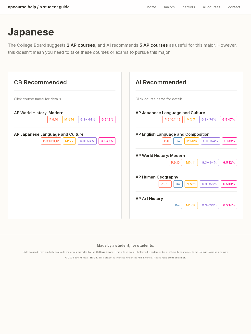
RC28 (93, 257)
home (151, 7)
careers (189, 7)
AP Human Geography (157, 177)
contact (234, 7)
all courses (211, 7)
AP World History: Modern (38, 112)
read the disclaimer (173, 257)
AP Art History (149, 198)
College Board (104, 252)
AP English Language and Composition (173, 134)
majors (169, 7)
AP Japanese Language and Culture (49, 134)
